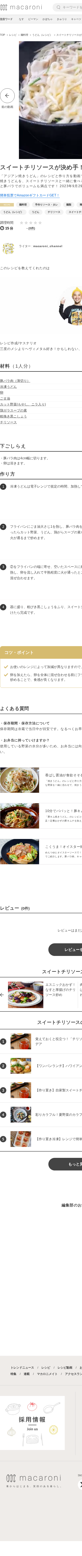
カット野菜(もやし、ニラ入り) (23, 404)
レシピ (45, 1367)
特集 (13, 1374)
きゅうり (62, 19)
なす (21, 19)
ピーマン (33, 19)
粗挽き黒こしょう (13, 416)
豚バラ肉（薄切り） (15, 381)
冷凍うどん (8, 386)
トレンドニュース (22, 1367)
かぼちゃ (47, 19)
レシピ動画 (65, 1367)
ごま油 (5, 398)
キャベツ (76, 19)
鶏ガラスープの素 (13, 410)
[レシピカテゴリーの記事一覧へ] (7, 204)
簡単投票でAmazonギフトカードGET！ (30, 195)
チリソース (8, 422)
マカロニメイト (47, 1374)
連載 (27, 1374)
